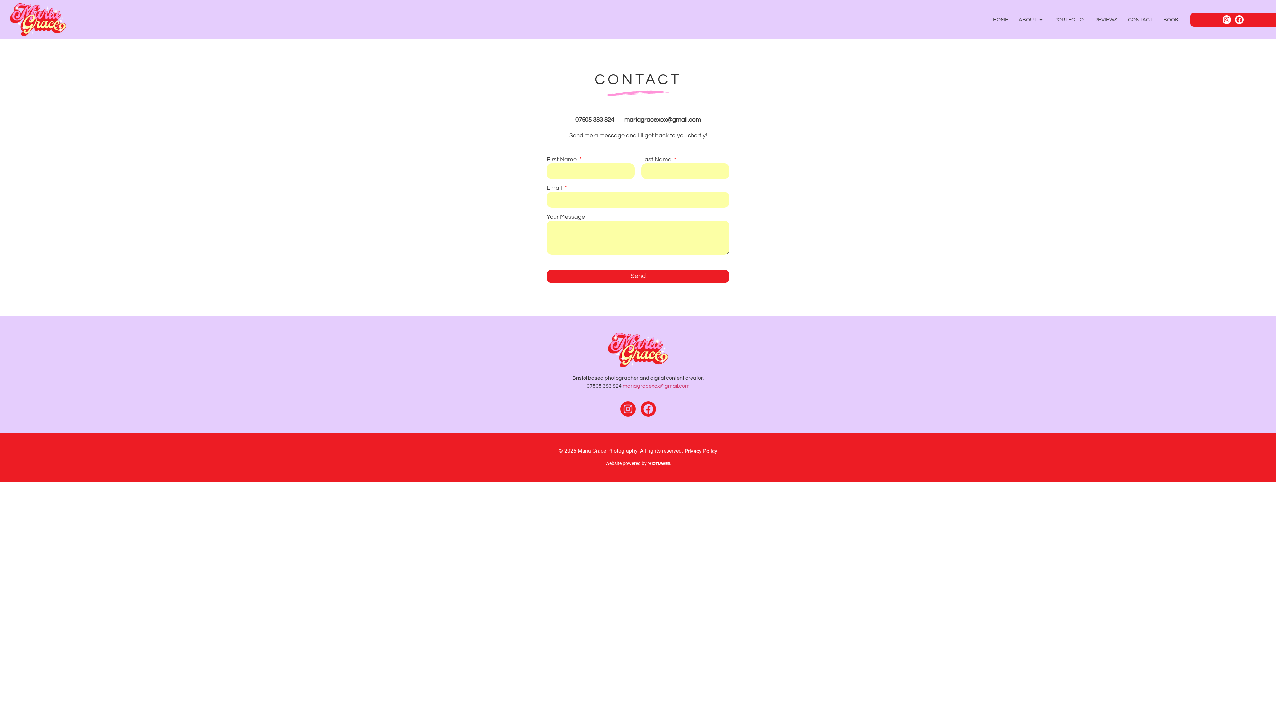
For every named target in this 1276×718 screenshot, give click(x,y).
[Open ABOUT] (1041, 20)
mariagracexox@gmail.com (656, 386)
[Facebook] (1239, 19)
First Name (562, 160)
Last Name (657, 160)
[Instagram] (1227, 19)
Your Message (566, 217)
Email (555, 188)
